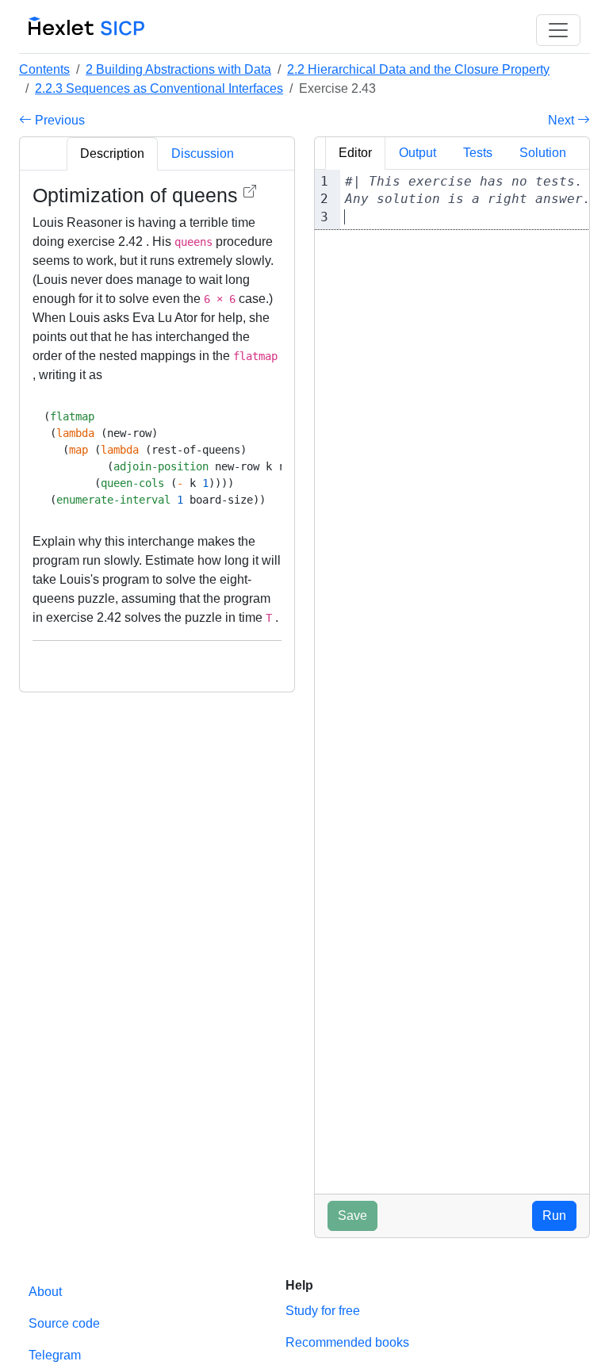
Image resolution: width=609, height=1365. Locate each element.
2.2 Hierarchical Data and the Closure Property (418, 69)
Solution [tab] (542, 152)
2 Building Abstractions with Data (178, 69)
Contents (44, 69)
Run (554, 1215)
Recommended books (347, 1342)
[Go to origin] (249, 191)
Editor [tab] (355, 152)
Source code (64, 1323)
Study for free (322, 1310)
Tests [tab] (477, 152)
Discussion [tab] (202, 153)
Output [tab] (417, 152)
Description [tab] (112, 153)
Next (562, 120)
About (45, 1291)
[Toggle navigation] (558, 30)
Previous (58, 120)
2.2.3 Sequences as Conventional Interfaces (159, 88)
